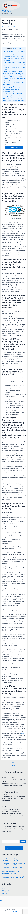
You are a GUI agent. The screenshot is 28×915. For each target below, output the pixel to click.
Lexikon (4, 888)
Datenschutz (14, 911)
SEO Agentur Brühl (8, 777)
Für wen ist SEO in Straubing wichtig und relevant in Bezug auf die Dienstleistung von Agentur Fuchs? (14, 78)
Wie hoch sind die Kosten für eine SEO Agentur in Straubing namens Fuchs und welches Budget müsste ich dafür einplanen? (14, 73)
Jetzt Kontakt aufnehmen (14, 147)
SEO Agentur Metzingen (10, 792)
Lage (22, 733)
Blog (1, 900)
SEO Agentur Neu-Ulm (9, 823)
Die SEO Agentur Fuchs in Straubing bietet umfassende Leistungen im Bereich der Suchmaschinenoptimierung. (14, 53)
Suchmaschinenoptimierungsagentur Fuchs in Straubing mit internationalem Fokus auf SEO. (14, 67)
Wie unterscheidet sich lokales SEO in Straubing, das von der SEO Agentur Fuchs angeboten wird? (13, 58)
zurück (14, 762)
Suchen (4, 839)
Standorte (4, 893)
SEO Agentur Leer (8, 807)
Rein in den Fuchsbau (16, 48)
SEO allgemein (5, 891)
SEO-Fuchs (7, 11)
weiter (14, 765)
